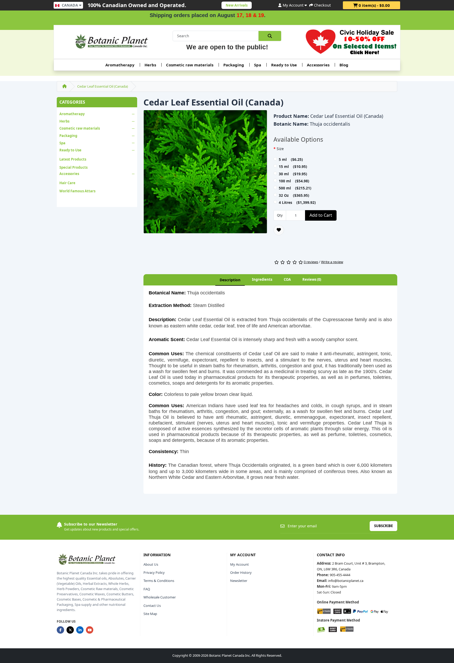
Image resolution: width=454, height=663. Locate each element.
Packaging (233, 64)
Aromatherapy (120, 64)
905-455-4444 (340, 574)
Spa (257, 64)
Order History (241, 572)
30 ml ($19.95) (293, 173)
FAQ (146, 589)
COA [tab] (287, 279)
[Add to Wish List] (279, 230)
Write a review (332, 261)
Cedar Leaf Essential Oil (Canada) (102, 86)
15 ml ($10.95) (293, 166)
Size (280, 148)
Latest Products (72, 159)
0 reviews (311, 261)
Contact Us (152, 605)
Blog (343, 64)
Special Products (73, 167)
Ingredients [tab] (262, 279)
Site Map (150, 613)
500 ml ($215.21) (295, 187)
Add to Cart (320, 215)
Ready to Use (284, 64)
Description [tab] (230, 279)
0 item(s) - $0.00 (374, 5)
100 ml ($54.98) (294, 180)
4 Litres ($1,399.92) (297, 202)
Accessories (318, 64)
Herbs (150, 64)
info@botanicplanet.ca (345, 580)
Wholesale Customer (159, 597)
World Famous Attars (77, 191)
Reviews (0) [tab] (311, 279)
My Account (239, 564)
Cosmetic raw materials (189, 64)
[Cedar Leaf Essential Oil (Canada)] (205, 173)
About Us (150, 564)
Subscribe (383, 525)
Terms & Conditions (158, 580)
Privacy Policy (154, 572)
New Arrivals (236, 5)
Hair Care (67, 183)
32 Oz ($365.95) (294, 195)
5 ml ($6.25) (291, 159)
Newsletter (238, 580)
